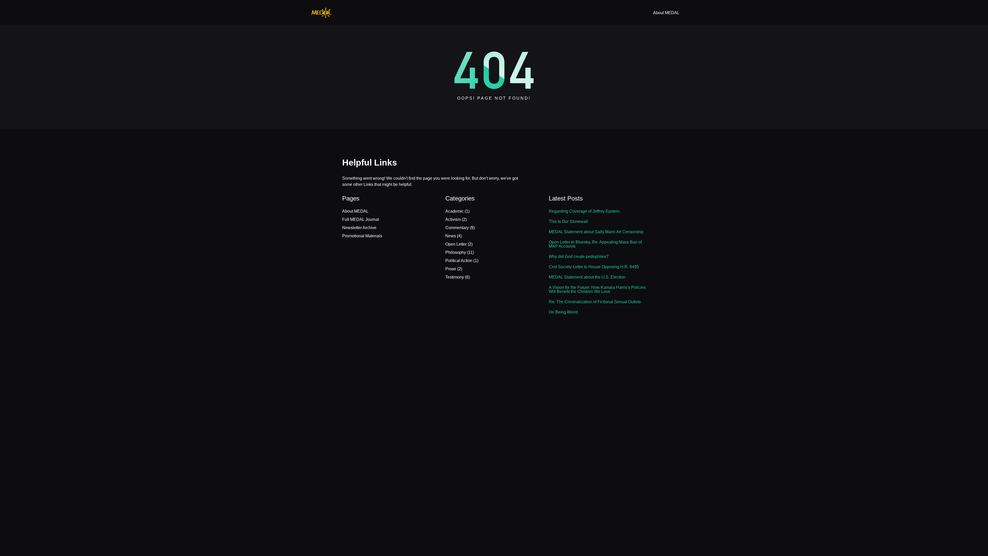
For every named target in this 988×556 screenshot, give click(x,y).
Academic (454, 211)
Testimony (454, 277)
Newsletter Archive (359, 227)
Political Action (458, 260)
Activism (453, 219)
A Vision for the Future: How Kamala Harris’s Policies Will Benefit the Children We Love (597, 289)
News (450, 236)
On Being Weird (563, 312)
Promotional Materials (362, 236)
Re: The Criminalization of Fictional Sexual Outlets (595, 302)
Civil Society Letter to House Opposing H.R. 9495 (594, 267)
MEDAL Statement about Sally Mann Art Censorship (596, 232)
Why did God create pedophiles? (578, 257)
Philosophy (455, 252)
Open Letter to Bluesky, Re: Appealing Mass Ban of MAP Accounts (595, 244)
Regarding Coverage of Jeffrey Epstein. (585, 211)
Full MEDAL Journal (360, 219)
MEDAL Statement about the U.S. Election (587, 277)
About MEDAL (355, 211)
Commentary (457, 227)
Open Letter (456, 244)
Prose (450, 269)
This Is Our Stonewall (568, 222)
